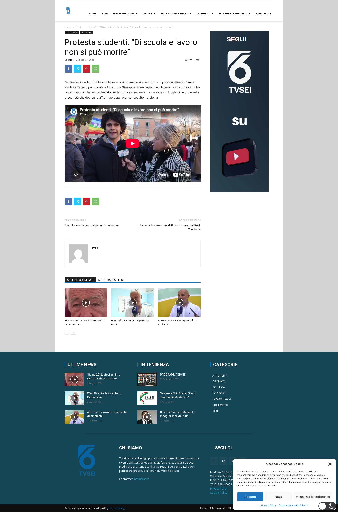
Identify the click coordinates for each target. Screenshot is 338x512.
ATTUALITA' (99, 27)
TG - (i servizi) (82, 27)
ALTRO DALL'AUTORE (111, 280)
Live (105, 13)
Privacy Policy (218, 488)
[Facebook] (68, 69)
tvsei (70, 59)
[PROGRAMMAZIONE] (147, 379)
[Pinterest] (86, 69)
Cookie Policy (268, 505)
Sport (147, 13)
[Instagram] (223, 461)
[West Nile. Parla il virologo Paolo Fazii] (132, 302)
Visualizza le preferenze (313, 497)
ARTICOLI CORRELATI (80, 280)
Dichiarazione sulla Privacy (293, 505)
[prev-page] (67, 332)
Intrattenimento (175, 13)
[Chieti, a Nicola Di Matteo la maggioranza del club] (147, 417)
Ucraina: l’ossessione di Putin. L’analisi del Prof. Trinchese (170, 227)
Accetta (250, 497)
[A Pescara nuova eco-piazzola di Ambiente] (179, 302)
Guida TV (203, 13)
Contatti (263, 13)
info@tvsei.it (141, 479)
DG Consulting (117, 508)
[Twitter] (77, 69)
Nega (278, 497)
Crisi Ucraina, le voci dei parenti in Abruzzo (92, 225)
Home (92, 13)
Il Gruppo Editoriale (235, 13)
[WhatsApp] (95, 69)
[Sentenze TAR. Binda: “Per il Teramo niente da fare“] (147, 398)
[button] (330, 464)
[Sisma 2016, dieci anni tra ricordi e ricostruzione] (86, 302)
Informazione (123, 13)
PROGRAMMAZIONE (172, 374)
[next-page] (73, 332)
